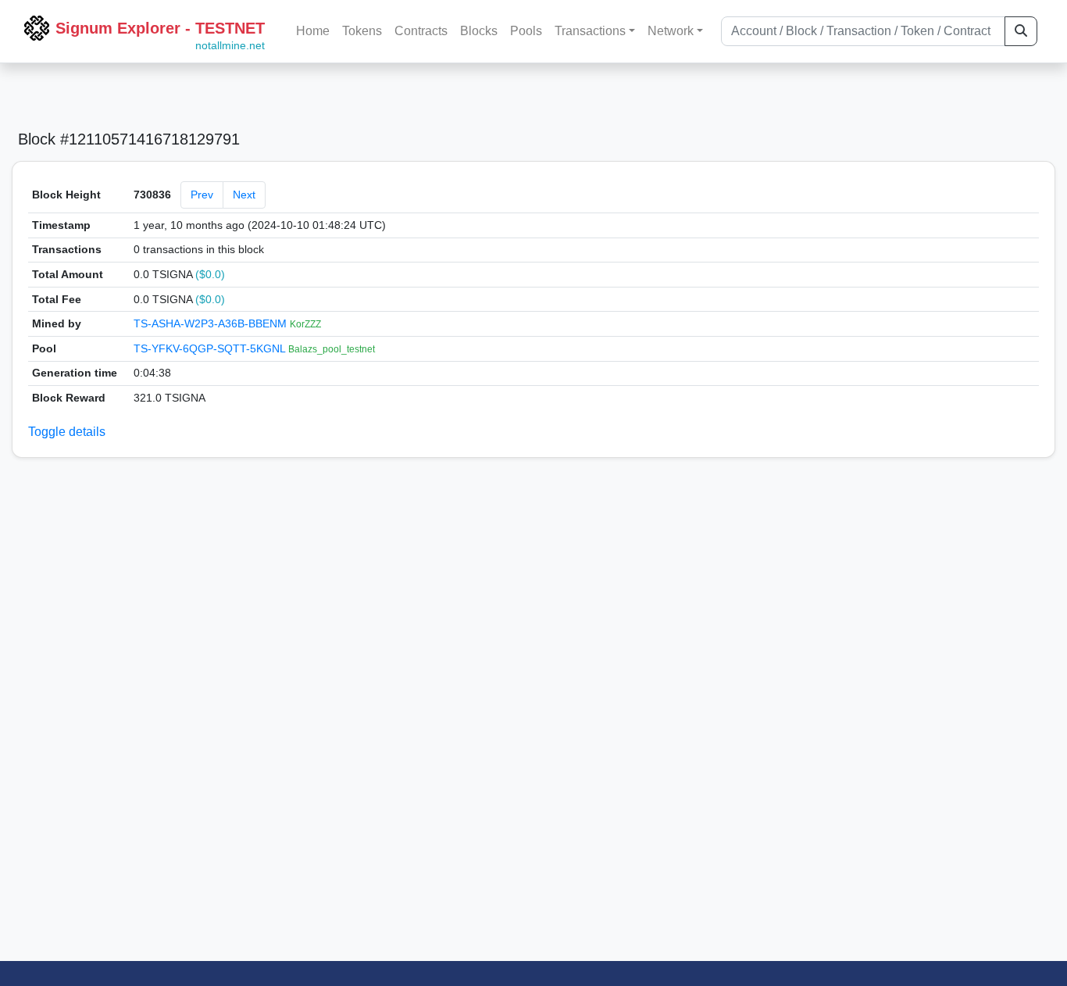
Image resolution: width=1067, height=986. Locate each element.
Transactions (590, 31)
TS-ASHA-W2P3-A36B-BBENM (212, 323)
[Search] (1021, 31)
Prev (202, 194)
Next (244, 194)
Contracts (421, 31)
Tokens (362, 31)
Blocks (479, 31)
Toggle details (66, 431)
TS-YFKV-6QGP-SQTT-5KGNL (211, 348)
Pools (526, 31)
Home (313, 31)
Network (671, 31)
